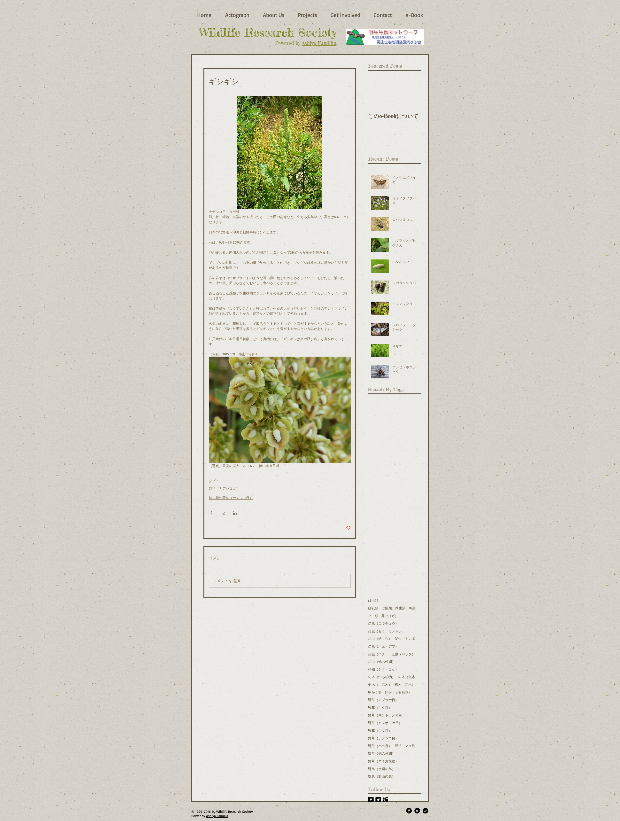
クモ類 (373, 616)
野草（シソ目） (380, 730)
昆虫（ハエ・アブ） (383, 646)
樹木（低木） (408, 677)
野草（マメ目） (406, 746)
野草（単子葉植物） (383, 761)
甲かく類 (375, 692)
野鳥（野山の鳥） (381, 776)
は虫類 (373, 600)
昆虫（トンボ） (406, 638)
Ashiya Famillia (319, 43)
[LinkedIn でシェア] (234, 513)
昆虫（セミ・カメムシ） (386, 631)
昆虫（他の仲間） (381, 661)
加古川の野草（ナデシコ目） (231, 498)
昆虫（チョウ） (380, 638)
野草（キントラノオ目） (386, 715)
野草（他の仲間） (381, 753)
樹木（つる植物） (381, 677)
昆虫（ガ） (389, 616)
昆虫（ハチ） (378, 654)
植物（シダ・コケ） (383, 669)
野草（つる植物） (398, 692)
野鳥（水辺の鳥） (381, 769)
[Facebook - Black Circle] (409, 810)
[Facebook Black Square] (371, 799)
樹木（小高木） (380, 684)
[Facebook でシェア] (211, 513)
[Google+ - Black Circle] (425, 810)
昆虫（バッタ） (403, 654)
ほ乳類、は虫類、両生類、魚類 (392, 608)
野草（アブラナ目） (383, 700)
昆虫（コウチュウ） (383, 623)
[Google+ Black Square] (385, 799)
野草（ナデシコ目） (224, 488)
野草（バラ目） (380, 746)
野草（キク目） (380, 707)
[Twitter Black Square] (378, 799)
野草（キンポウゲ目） (385, 723)
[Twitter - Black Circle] (417, 810)
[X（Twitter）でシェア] (223, 513)
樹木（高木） (405, 684)
